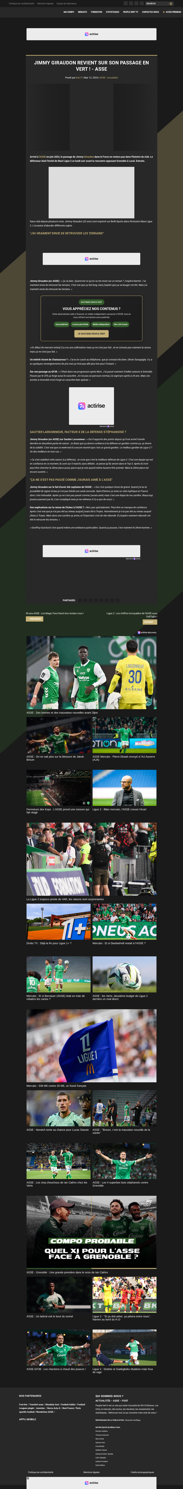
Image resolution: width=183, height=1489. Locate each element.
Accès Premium (172, 12)
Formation (96, 12)
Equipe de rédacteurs (66, 3)
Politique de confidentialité (21, 3)
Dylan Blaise (100, 1465)
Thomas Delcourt (102, 1435)
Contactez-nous (150, 12)
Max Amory (100, 1439)
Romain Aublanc (102, 1431)
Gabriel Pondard (102, 1461)
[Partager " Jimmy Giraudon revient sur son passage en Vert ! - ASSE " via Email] (112, 600)
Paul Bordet (100, 1446)
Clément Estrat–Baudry (104, 1454)
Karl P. (79, 77)
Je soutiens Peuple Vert (91, 334)
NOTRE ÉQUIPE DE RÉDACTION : (108, 1427)
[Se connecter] (170, 3)
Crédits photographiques (142, 1472)
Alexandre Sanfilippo (133, 1420)
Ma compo (69, 12)
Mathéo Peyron (101, 1450)
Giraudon (89, 156)
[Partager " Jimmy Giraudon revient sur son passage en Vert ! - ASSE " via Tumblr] (96, 600)
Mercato (82, 12)
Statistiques (112, 12)
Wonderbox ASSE (44, 1412)
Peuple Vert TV (130, 12)
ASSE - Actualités (109, 77)
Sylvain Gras (100, 1443)
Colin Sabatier (101, 1458)
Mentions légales (45, 3)
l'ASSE (42, 156)
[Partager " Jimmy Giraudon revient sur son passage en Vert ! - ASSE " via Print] (117, 600)
